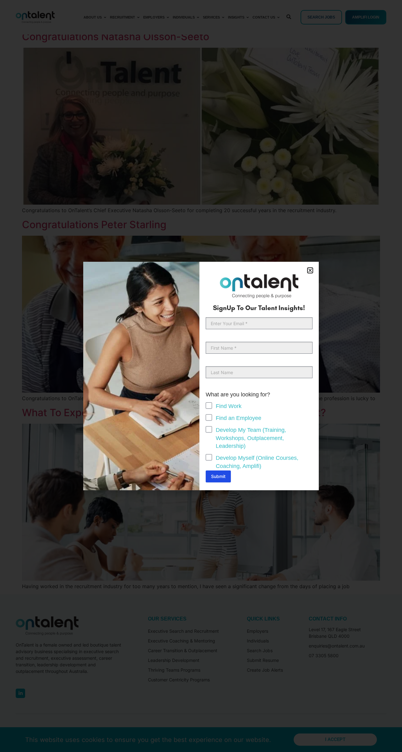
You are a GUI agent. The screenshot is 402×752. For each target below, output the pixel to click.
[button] (310, 270)
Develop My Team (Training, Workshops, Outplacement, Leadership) (251, 438)
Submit (218, 476)
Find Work (229, 406)
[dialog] (201, 376)
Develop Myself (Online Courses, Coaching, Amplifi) (257, 462)
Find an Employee (238, 418)
